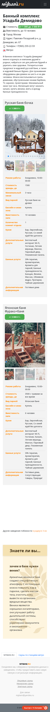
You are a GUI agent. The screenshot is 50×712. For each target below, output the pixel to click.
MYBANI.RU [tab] (9, 655)
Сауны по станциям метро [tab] (31, 655)
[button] (8, 156)
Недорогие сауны (25, 683)
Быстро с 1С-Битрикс (33, 708)
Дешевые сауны (25, 680)
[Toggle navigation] (45, 4)
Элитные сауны (25, 686)
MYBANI (25, 664)
